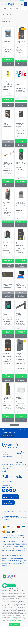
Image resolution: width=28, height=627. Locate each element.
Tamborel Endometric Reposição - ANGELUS (19, 399)
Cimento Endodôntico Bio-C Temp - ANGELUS (7, 284)
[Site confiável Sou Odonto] (9, 585)
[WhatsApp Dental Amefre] (3, 490)
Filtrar (5, 18)
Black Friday (19, 462)
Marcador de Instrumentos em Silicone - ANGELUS (20, 83)
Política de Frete (6, 460)
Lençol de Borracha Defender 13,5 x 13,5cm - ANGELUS (21, 284)
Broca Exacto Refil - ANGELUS (20, 203)
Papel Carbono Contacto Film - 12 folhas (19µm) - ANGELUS (8, 399)
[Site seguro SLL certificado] (9, 576)
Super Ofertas (19, 455)
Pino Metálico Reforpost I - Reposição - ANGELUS (6, 204)
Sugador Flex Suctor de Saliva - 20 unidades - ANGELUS (7, 43)
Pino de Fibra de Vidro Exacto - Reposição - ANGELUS (20, 43)
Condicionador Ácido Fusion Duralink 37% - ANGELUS (20, 244)
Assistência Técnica (6, 466)
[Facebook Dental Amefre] (10, 490)
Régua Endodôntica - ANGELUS (20, 315)
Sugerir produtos (8, 435)
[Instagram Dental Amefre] (7, 490)
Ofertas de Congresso (21, 458)
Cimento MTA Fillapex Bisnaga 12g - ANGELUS (7, 355)
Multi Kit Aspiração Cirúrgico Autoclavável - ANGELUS (7, 315)
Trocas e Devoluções (7, 464)
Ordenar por (13, 25)
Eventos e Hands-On (21, 464)
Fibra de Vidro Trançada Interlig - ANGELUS (20, 123)
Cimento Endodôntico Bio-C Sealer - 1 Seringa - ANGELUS (7, 164)
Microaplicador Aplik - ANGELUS (20, 163)
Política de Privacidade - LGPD (7, 480)
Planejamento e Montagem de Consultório (6, 470)
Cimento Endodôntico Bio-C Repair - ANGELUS (21, 355)
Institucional (5, 454)
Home (3, 14)
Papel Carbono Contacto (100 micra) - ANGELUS (7, 83)
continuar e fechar (14, 624)
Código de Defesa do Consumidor (7, 457)
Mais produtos (14, 425)
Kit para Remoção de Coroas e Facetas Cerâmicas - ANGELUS (7, 244)
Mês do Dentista (20, 460)
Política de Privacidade (15, 620)
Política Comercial (6, 462)
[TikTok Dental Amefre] (14, 490)
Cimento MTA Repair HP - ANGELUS (6, 123)
